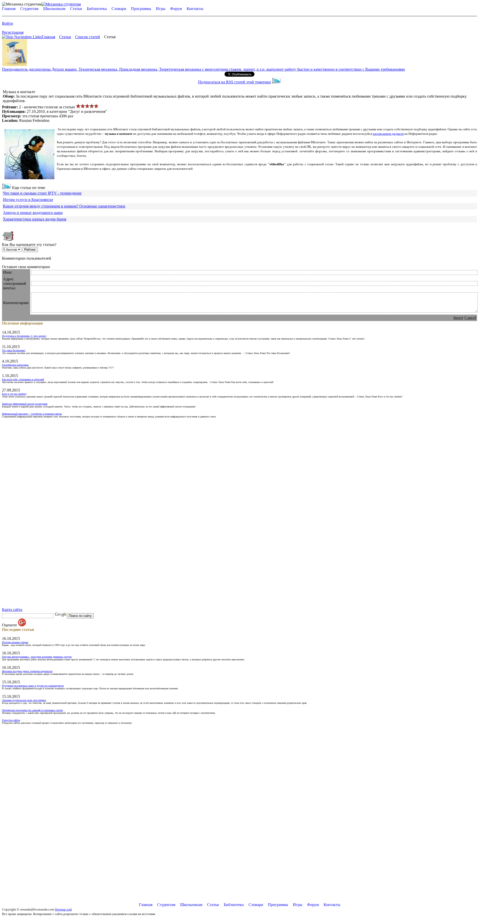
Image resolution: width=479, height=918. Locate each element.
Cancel (470, 318)
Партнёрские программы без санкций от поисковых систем (32, 710)
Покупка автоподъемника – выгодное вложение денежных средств (37, 656)
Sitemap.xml (63, 909)
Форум (176, 8)
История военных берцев (15, 642)
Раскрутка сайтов (11, 720)
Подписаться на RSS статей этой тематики (234, 82)
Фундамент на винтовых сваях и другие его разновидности (33, 685)
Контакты (195, 8)
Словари (119, 8)
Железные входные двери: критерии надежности (27, 671)
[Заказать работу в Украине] (14, 65)
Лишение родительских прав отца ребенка (24, 700)
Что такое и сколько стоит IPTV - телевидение (42, 193)
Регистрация (12, 32)
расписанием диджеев (388, 134)
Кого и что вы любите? (14, 393)
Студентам (29, 8)
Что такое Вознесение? (13, 350)
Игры (160, 8)
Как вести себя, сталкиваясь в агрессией (23, 379)
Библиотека (97, 8)
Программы (141, 8)
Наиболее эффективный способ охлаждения (24, 403)
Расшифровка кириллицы (15, 365)
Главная (8, 8)
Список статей (87, 37)
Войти (7, 23)
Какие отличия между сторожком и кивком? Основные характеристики (64, 206)
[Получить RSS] (6, 187)
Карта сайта (12, 609)
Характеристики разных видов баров (34, 219)
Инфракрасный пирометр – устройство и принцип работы (32, 413)
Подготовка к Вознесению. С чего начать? (24, 336)
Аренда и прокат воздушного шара (33, 212)
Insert (458, 318)
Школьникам (54, 8)
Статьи (76, 8)
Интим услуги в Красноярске (28, 199)
